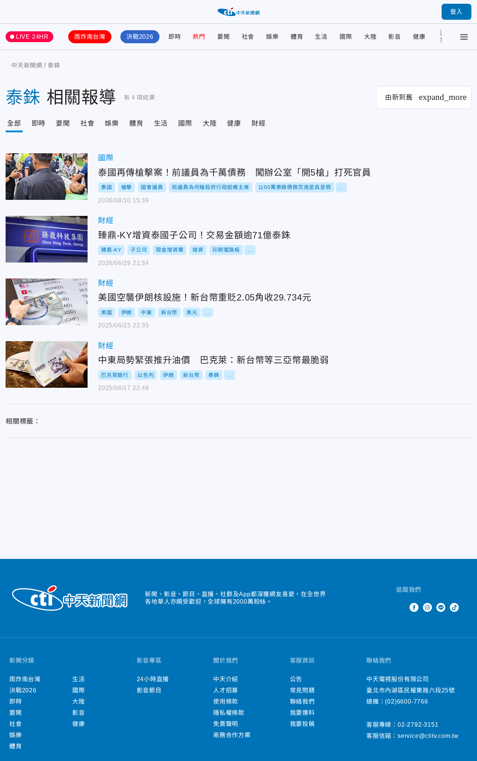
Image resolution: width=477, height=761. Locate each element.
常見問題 (302, 690)
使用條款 (225, 701)
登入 (456, 12)
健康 (419, 37)
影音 (394, 37)
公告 (296, 679)
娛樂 (272, 37)
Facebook (414, 607)
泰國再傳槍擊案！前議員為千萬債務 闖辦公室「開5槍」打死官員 (47, 176)
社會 (248, 37)
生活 (321, 37)
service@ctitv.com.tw (428, 736)
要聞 (223, 37)
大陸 (370, 37)
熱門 (199, 37)
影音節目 (149, 690)
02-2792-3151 (418, 724)
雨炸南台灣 (89, 37)
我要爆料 (302, 713)
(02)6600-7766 (406, 701)
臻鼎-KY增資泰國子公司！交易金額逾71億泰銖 (47, 239)
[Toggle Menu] (464, 36)
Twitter (400, 607)
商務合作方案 (232, 735)
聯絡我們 (302, 701)
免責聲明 (225, 724)
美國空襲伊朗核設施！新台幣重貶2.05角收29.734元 (47, 302)
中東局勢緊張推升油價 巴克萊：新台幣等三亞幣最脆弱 (47, 364)
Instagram (427, 607)
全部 (14, 123)
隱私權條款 (228, 713)
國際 (345, 37)
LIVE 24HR (32, 37)
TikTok (454, 607)
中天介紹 (225, 679)
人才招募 (225, 690)
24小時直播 (153, 679)
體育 (297, 37)
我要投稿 (302, 724)
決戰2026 (140, 37)
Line (440, 607)
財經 (259, 123)
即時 (174, 37)
